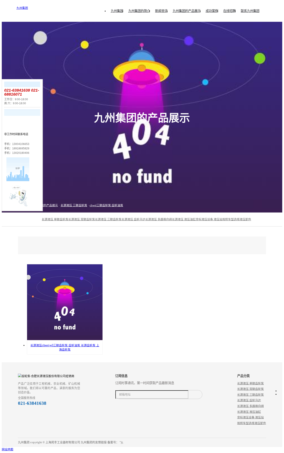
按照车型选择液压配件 (236, 219)
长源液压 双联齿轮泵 (81, 219)
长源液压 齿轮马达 (133, 219)
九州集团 (22, 8)
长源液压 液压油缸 (184, 219)
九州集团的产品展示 (45, 205)
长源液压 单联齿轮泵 (55, 219)
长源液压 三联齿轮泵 (74, 205)
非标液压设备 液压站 (209, 219)
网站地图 (7, 449)
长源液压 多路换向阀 (158, 219)
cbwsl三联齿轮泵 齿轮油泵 (106, 205)
